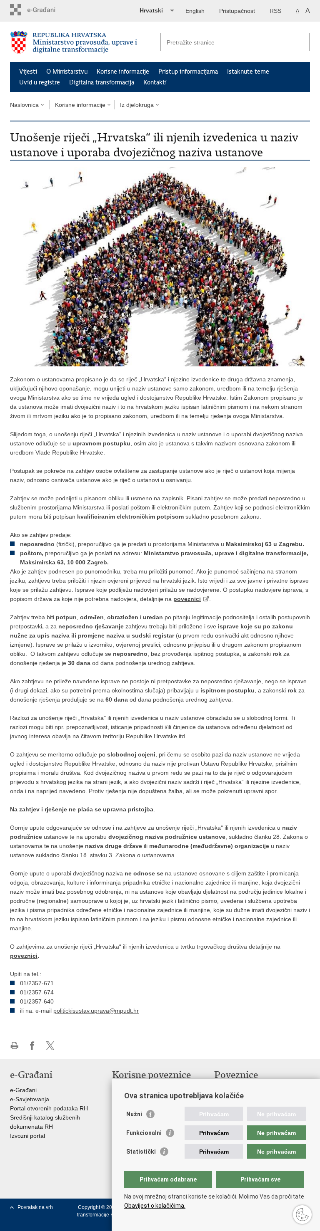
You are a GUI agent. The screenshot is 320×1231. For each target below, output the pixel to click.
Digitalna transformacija (101, 82)
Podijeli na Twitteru (50, 1045)
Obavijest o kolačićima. (154, 1205)
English (195, 10)
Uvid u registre (39, 82)
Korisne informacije (123, 71)
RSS (275, 10)
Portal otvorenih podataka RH (49, 1108)
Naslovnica (24, 104)
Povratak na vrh (35, 1207)
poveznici (187, 599)
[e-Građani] (45, 9)
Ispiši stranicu (14, 1045)
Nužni (134, 1114)
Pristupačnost (237, 10)
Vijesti (28, 71)
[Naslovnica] (85, 42)
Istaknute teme (248, 71)
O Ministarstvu (67, 71)
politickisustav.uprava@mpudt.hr (96, 1010)
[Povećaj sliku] (160, 266)
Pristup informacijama (188, 71)
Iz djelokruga (137, 104)
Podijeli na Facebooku (32, 1045)
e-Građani (23, 1090)
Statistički (141, 1151)
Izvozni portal (27, 1135)
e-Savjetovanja (29, 1099)
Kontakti (155, 82)
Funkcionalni (144, 1133)
